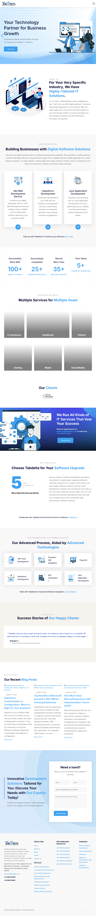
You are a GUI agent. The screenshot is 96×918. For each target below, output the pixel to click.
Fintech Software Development (84, 847)
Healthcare (82, 854)
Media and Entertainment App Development (85, 860)
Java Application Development (44, 870)
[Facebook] (76, 910)
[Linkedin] (89, 910)
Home (36, 845)
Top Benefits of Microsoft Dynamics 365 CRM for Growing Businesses (47, 699)
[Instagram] (82, 910)
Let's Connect (70, 592)
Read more (7, 739)
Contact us (72, 517)
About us (37, 849)
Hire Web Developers (63, 857)
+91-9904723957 (64, 433)
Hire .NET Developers (63, 851)
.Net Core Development (41, 866)
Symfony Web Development (43, 891)
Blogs (36, 852)
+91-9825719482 (9, 880)
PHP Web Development (41, 882)
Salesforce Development (42, 885)
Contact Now (65, 440)
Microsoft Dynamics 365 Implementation (42, 877)
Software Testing (39, 888)
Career (36, 855)
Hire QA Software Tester (64, 864)
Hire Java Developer (63, 854)
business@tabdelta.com (67, 431)
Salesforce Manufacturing (84, 866)
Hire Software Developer (64, 860)
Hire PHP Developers (63, 848)
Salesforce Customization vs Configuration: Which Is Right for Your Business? (17, 703)
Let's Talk (69, 237)
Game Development (85, 851)
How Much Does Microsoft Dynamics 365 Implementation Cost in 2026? (77, 700)
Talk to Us (10, 49)
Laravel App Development (42, 873)
